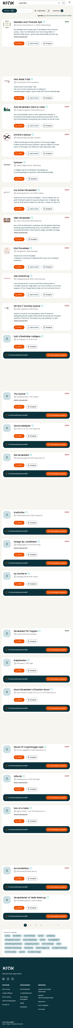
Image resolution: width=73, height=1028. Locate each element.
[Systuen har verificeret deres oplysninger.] (24, 162)
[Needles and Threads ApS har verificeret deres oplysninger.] (44, 22)
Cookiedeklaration (26, 993)
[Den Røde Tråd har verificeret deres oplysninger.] (32, 79)
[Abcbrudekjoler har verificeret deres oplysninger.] (32, 425)
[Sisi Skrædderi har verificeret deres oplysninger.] (31, 455)
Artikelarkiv (23, 1007)
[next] (53, 925)
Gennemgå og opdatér (58, 355)
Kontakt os (5, 1005)
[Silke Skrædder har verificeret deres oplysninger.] (32, 218)
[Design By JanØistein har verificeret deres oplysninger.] (39, 541)
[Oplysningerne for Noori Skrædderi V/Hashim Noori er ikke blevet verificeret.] (51, 689)
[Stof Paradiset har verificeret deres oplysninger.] (31, 248)
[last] (58, 925)
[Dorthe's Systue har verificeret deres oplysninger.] (32, 134)
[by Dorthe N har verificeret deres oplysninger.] (29, 573)
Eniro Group (6, 989)
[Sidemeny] (69, 2)
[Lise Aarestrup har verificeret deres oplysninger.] (31, 276)
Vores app (41, 1009)
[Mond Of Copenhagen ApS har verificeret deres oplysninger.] (45, 747)
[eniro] (8, 3)
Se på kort (56, 11)
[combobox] (38, 3)
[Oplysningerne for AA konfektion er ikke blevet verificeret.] (31, 868)
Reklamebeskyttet (20, 37)
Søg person (41, 1001)
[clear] (59, 3)
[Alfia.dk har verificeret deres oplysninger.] (24, 776)
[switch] (48, 11)
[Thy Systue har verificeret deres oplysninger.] (27, 394)
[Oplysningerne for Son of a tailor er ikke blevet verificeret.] (31, 808)
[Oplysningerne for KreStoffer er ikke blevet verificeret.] (26, 512)
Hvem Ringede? (43, 1005)
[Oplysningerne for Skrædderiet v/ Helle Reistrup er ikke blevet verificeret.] (48, 897)
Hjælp (22, 1003)
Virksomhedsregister (9, 1001)
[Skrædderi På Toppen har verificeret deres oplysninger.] (39, 631)
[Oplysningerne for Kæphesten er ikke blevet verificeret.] (28, 660)
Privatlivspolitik (25, 989)
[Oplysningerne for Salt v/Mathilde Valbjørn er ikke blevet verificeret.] (42, 336)
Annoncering (6, 997)
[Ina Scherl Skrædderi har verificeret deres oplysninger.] (38, 190)
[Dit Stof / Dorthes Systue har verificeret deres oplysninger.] (42, 306)
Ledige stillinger (7, 993)
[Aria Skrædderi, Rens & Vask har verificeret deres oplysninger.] (47, 107)
